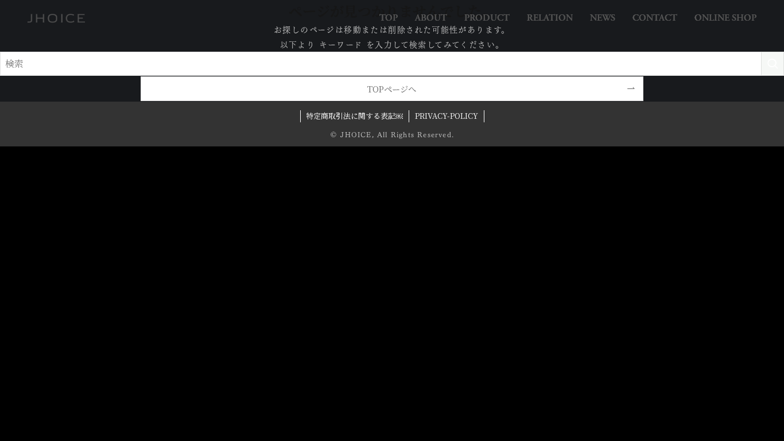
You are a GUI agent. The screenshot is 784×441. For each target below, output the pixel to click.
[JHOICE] (56, 18)
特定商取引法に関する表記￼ (354, 115)
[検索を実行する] (772, 64)
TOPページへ (391, 89)
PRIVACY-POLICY (446, 115)
